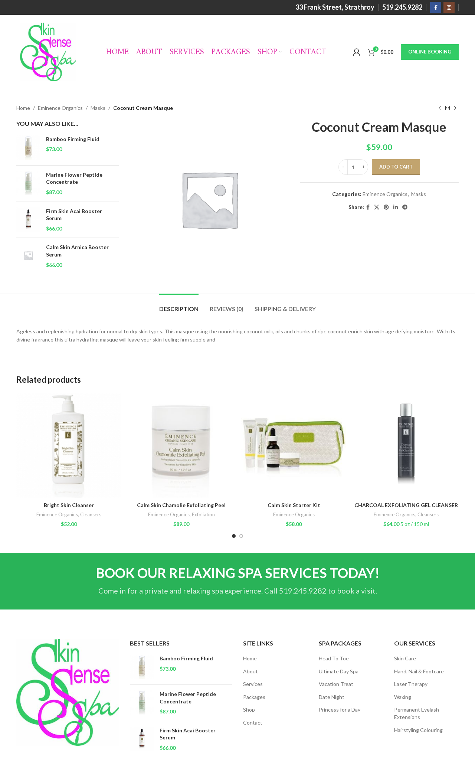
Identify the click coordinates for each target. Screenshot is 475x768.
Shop (249, 709)
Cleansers (90, 514)
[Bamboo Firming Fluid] (28, 147)
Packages (254, 697)
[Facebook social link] (435, 7)
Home (23, 108)
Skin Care (405, 658)
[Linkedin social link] (395, 207)
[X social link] (376, 207)
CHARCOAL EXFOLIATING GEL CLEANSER (406, 505)
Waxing (402, 697)
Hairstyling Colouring (418, 730)
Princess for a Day (339, 709)
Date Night (331, 697)
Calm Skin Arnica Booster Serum (77, 251)
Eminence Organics (60, 108)
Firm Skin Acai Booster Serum (74, 215)
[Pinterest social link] (386, 207)
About (250, 671)
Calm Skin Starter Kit (294, 505)
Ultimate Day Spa (338, 671)
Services (253, 684)
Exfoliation (203, 514)
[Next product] (455, 108)
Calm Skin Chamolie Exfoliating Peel (181, 505)
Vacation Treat (336, 684)
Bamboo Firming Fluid (72, 139)
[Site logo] (48, 51)
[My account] (356, 52)
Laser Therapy (411, 684)
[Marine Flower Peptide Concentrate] (28, 183)
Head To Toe (334, 658)
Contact (252, 722)
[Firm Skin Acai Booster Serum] (28, 219)
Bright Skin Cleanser (69, 505)
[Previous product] (440, 108)
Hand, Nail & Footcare (419, 671)
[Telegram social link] (405, 207)
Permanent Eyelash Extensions (416, 713)
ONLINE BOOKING (429, 52)
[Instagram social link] (449, 7)
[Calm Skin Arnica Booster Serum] (28, 256)
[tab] (179, 305)
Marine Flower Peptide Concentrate (74, 178)
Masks (98, 108)
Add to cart (396, 167)
